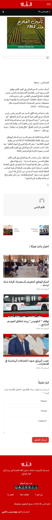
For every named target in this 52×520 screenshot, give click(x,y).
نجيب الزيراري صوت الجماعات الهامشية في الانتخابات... (27, 362)
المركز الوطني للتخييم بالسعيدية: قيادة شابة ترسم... (26, 283)
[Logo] (26, 6)
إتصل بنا (10, 494)
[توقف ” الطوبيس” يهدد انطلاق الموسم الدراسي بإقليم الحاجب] (26, 305)
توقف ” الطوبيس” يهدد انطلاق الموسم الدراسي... (28, 323)
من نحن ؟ (39, 494)
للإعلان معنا (24, 494)
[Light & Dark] (3, 12)
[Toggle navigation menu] (49, 4)
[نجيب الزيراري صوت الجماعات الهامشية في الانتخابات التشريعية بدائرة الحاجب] (26, 345)
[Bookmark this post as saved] (48, 185)
